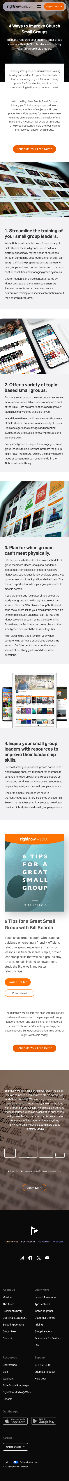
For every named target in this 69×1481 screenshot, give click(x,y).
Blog (5, 1371)
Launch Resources (45, 1297)
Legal (5, 1462)
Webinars (8, 1378)
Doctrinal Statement (14, 1317)
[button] (15, 1446)
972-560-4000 (43, 1365)
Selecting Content (13, 1324)
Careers (7, 1338)
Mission (7, 1297)
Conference (10, 1365)
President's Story (12, 1311)
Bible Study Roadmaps (16, 1385)
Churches (12, 1241)
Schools (44, 1241)
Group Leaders (43, 1331)
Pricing (39, 1324)
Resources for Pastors (48, 1338)
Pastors (58, 1241)
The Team (8, 1304)
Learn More (34, 1188)
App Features (42, 1304)
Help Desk (40, 1378)
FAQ (37, 1345)
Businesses (28, 1241)
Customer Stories (45, 1317)
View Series (19, 993)
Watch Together (44, 1311)
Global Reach (10, 1331)
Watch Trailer (18, 982)
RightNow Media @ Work (17, 1392)
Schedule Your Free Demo (34, 149)
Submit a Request (45, 1371)
